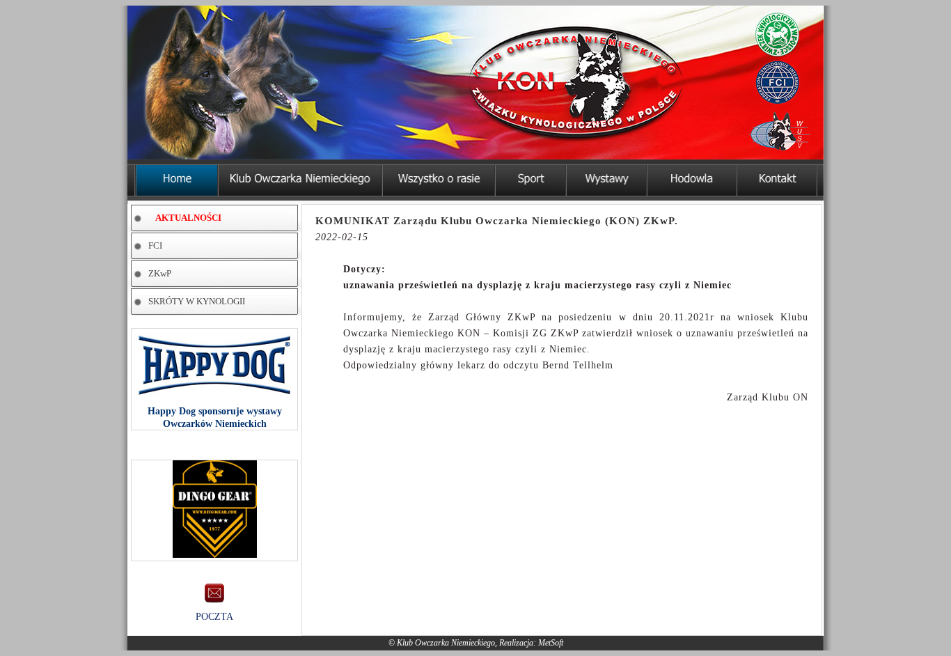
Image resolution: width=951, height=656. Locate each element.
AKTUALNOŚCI (188, 217)
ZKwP (159, 273)
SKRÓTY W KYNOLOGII (196, 301)
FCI (155, 245)
